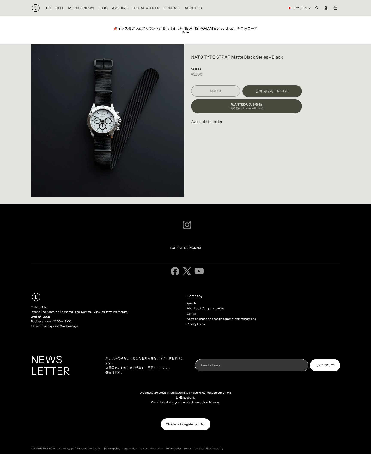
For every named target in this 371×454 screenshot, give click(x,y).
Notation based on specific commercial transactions (221, 319)
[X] (187, 271)
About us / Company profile (205, 308)
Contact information (151, 448)
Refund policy (173, 448)
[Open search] (317, 8)
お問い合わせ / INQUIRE (272, 91)
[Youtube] (199, 271)
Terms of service (193, 448)
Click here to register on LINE (185, 424)
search (191, 303)
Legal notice (129, 448)
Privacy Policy (196, 324)
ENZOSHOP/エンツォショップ (58, 448)
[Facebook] (175, 271)
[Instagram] (187, 224)
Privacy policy (112, 448)
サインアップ (325, 365)
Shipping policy (214, 448)
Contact (192, 314)
